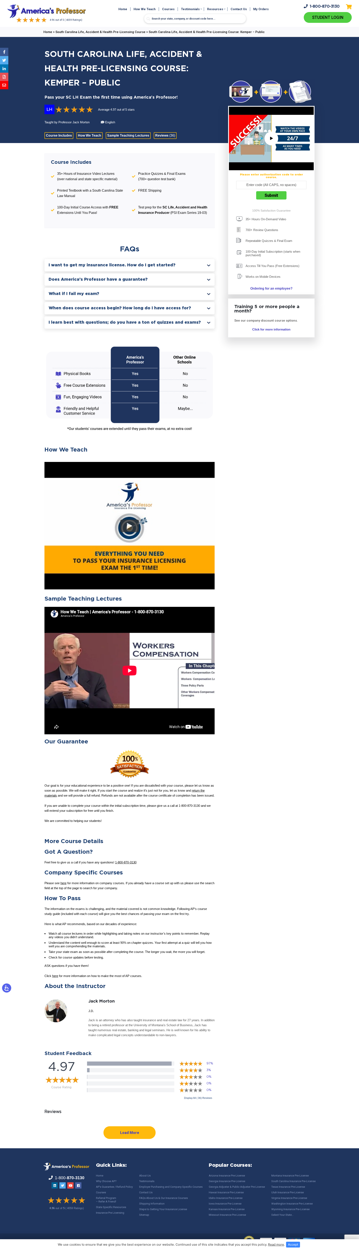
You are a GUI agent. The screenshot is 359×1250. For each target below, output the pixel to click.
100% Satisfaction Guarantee (271, 210)
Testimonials (190, 9)
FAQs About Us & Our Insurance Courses (163, 1198)
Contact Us (239, 9)
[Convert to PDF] (4, 77)
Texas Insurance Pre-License (288, 1186)
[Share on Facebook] (4, 52)
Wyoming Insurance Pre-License (290, 1209)
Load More (129, 1132)
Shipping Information (152, 1203)
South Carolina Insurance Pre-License (293, 1181)
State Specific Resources (111, 1207)
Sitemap (144, 1214)
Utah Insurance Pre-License (287, 1192)
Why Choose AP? (106, 1181)
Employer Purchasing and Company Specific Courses (171, 1186)
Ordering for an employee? (271, 288)
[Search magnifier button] (148, 19)
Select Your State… (282, 1214)
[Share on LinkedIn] (4, 68)
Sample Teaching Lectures (128, 135)
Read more (276, 1244)
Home (122, 9)
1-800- (324, 6)
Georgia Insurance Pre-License (227, 1181)
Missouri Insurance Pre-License (227, 1214)
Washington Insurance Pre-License (292, 1203)
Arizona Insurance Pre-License (227, 1175)
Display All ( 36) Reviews (198, 1098)
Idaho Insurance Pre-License (225, 1198)
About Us (145, 1175)
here (63, 883)
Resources (215, 9)
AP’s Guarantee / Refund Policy (114, 1186)
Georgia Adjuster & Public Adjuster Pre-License (237, 1186)
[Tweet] (4, 60)
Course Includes (59, 135)
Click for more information (271, 329)
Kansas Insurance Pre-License (227, 1209)
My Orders (261, 9)
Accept (293, 1244)
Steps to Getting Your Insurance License (163, 1209)
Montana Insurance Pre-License (290, 1175)
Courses (168, 9)
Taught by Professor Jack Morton (67, 122)
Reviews (165, 135)
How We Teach (145, 9)
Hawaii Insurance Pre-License (226, 1192)
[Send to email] (4, 85)
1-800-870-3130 (125, 862)
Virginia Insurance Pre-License (289, 1198)
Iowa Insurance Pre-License (225, 1203)
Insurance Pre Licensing (110, 1212)
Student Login (327, 17)
